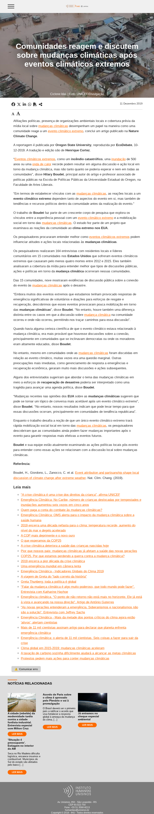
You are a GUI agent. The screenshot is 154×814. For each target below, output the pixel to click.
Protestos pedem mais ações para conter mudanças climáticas (65, 658)
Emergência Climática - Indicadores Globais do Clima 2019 (62, 571)
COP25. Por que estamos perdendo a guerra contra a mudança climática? (73, 556)
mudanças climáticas (53, 126)
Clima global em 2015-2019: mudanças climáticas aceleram (62, 648)
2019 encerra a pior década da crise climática (53, 561)
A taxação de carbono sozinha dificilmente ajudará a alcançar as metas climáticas (78, 653)
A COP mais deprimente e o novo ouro (48, 535)
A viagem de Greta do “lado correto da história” (54, 576)
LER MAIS (17, 734)
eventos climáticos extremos (109, 237)
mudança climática (97, 315)
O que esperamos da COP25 (41, 540)
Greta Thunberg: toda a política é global (48, 581)
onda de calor (41, 164)
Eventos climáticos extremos (34, 159)
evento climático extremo (65, 131)
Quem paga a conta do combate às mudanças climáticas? (61, 510)
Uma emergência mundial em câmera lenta (51, 566)
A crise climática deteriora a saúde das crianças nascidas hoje (65, 545)
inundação (118, 159)
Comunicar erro (26, 669)
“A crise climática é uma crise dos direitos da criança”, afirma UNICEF (70, 494)
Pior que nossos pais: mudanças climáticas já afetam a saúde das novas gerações (79, 551)
